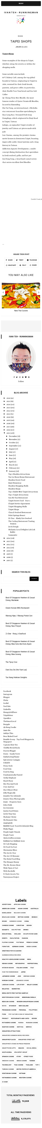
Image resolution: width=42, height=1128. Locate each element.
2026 (8, 398)
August (12, 449)
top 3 (37, 1065)
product (5, 1018)
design (29, 925)
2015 (8, 433)
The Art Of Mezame (11, 856)
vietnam (22, 1073)
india (29, 959)
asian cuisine (23, 908)
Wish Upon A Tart (10, 868)
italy (32, 968)
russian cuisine (32, 1022)
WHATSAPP (12, 265)
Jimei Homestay (14, 483)
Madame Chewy (9, 817)
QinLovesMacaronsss (12, 838)
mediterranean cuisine (10, 997)
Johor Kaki (7, 805)
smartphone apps (9, 1048)
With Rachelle (9, 871)
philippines (33, 1010)
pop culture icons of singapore (21, 1014)
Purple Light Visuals (11, 832)
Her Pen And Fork (10, 784)
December (13, 436)
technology (6, 1065)
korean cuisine (7, 980)
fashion (25, 938)
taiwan (32, 1061)
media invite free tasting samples (15, 993)
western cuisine (25, 1077)
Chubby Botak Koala (11, 748)
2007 (8, 561)
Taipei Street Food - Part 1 (19, 501)
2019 (8, 420)
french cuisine (32, 942)
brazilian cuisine (8, 917)
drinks (25, 930)
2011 (8, 548)
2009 (8, 554)
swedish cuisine (8, 1061)
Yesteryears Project (11, 877)
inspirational (32, 963)
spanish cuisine (8, 1056)
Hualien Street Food (16, 480)
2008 (8, 557)
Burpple (6, 724)
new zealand (23, 1006)
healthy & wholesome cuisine (13, 959)
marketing (16, 989)
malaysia (5, 989)
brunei (4, 921)
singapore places (9, 1039)
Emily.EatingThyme (11, 757)
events (4, 938)
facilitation (14, 938)
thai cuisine (18, 1065)
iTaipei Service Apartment (19, 504)
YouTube (7, 706)
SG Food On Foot (10, 847)
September (13, 446)
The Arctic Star (9, 853)
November (13, 440)
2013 (8, 541)
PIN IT (24, 265)
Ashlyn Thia (8, 733)
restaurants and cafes (20, 1018)
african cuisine (20, 904)
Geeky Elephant (9, 778)
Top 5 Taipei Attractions (18, 495)
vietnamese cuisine (9, 1077)
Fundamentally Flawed (12, 775)
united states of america (26, 1069)
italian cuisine (22, 968)
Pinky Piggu (8, 829)
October (12, 443)
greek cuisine (31, 946)
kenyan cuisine (29, 976)
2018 (8, 424)
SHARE (10, 260)
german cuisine (18, 946)
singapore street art (26, 1039)
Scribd (6, 703)
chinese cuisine (8, 925)
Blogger (6, 697)
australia (34, 908)
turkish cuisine (8, 1069)
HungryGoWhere (10, 712)
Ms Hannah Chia (10, 820)
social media (31, 1048)
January (12, 471)
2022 (8, 411)
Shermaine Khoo (10, 850)
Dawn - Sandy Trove (11, 754)
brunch (34, 917)
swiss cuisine (22, 1061)
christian (20, 925)
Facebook (7, 691)
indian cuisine (7, 963)
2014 (8, 538)
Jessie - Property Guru (12, 802)
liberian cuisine (8, 984)
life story (20, 984)
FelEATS (6, 763)
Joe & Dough (13, 527)
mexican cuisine (8, 1001)
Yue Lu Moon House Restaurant (21, 477)
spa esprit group (20, 1052)
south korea (7, 1052)
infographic (20, 963)
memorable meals (29, 997)
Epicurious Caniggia (11, 760)
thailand (29, 1065)
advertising (6, 904)
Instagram (7, 694)
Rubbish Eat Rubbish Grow (14, 841)
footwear (20, 942)
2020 (8, 417)
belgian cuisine (20, 913)
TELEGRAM (33, 260)
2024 (8, 405)
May (11, 459)
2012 (8, 545)
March (12, 465)
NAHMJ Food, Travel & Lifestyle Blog (18, 826)
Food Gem (7, 769)
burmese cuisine (16, 921)
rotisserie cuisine (9, 1022)
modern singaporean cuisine (28, 1001)
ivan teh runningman (10, 972)
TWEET (20, 260)
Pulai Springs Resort (16, 515)
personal (22, 1010)
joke (19, 976)
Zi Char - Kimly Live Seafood (20, 518)
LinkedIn (7, 709)
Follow (21, 382)
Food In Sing (8, 772)
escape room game (30, 934)
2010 (8, 551)
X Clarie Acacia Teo (11, 874)
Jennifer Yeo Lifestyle (12, 796)
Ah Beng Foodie (9, 727)
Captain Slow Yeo (10, 745)
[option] (21, 298)
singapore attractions (11, 1031)
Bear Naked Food (10, 736)
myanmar (12, 1006)
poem (4, 1014)
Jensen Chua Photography (14, 799)
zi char (5, 1082)
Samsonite (12, 535)
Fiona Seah (8, 766)
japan (23, 972)
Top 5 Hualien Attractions (19, 474)
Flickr (5, 700)
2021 (8, 414)
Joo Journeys (8, 808)
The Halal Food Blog (11, 859)
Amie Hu (6, 730)
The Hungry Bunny (11, 862)
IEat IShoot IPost (10, 790)
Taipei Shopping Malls (17, 507)
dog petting (16, 930)
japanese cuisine (8, 976)
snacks (21, 1048)
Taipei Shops (13, 510)
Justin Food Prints (10, 811)
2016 (8, 430)
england (17, 934)
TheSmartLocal (9, 721)
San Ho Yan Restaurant (18, 498)
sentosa (20, 1027)
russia (20, 1022)
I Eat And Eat (8, 787)
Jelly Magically (9, 793)
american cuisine (8, 908)
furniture (6, 946)
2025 (8, 401)
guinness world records (11, 955)
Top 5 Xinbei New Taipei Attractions (23, 492)
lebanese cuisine (22, 980)
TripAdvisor (8, 715)
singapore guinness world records (15, 1035)
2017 (8, 427)
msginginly (8, 823)
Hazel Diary (8, 781)
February (13, 468)
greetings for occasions (11, 951)
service (29, 1027)
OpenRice (7, 718)
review (20, 36)
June (11, 455)
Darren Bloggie (9, 751)
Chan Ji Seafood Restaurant (19, 513)
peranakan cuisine (9, 1010)
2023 (8, 408)
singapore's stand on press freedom (16, 1044)
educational (7, 934)
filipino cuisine (8, 942)
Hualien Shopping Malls (18, 486)
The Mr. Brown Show (11, 865)
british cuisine (23, 917)
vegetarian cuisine (9, 1073)
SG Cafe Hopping (10, 844)
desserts (5, 930)
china (26, 921)
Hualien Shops (14, 489)
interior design (8, 968)
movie (4, 1006)
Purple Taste (8, 835)
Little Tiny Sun (9, 814)
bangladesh (6, 913)
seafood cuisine (8, 1027)
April (11, 462)
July (11, 452)
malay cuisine (32, 984)
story (18, 1056)
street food (28, 1056)
